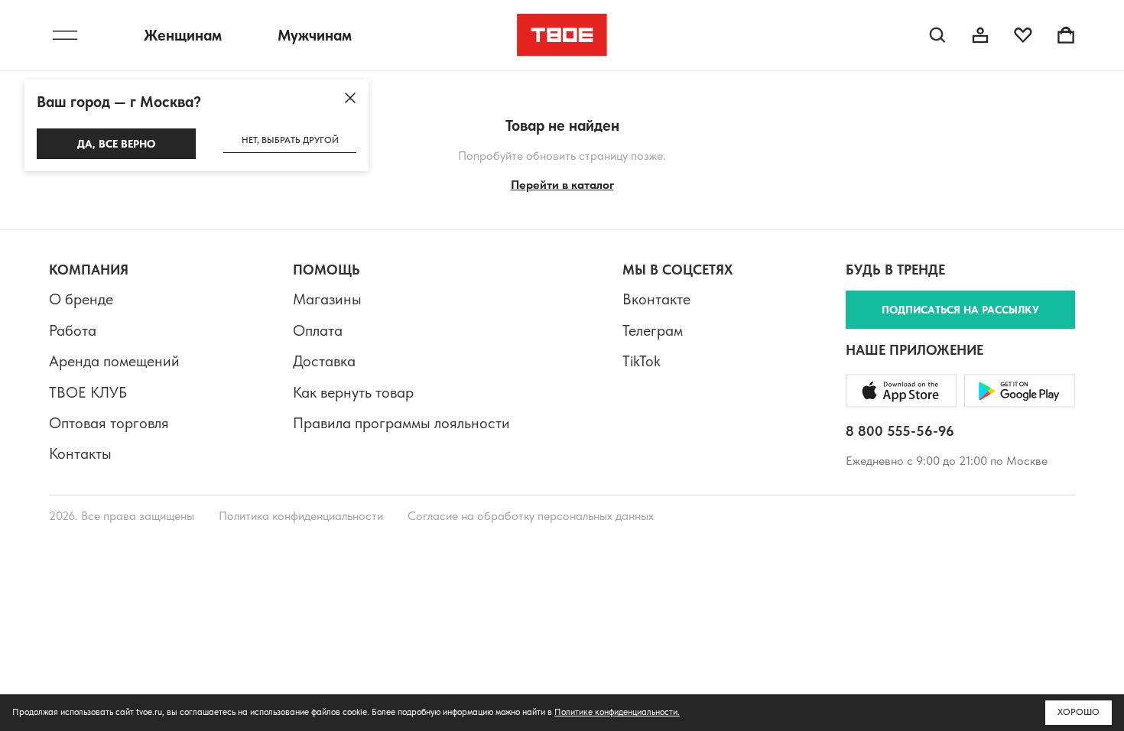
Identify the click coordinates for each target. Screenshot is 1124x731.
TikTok (641, 361)
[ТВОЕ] (562, 35)
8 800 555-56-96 (900, 431)
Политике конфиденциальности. (617, 712)
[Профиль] (980, 35)
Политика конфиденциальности (301, 515)
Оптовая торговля (109, 423)
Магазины (327, 299)
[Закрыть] (350, 98)
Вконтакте (656, 299)
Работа (72, 330)
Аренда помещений (114, 361)
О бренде (81, 299)
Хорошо (1078, 712)
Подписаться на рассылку (960, 310)
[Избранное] (1023, 35)
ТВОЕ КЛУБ (88, 392)
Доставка (324, 361)
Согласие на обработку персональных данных (531, 515)
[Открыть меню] (65, 35)
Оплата (318, 330)
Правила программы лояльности (401, 423)
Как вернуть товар (353, 392)
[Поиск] (937, 35)
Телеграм (652, 330)
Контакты (80, 453)
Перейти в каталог (562, 184)
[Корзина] (1066, 35)
